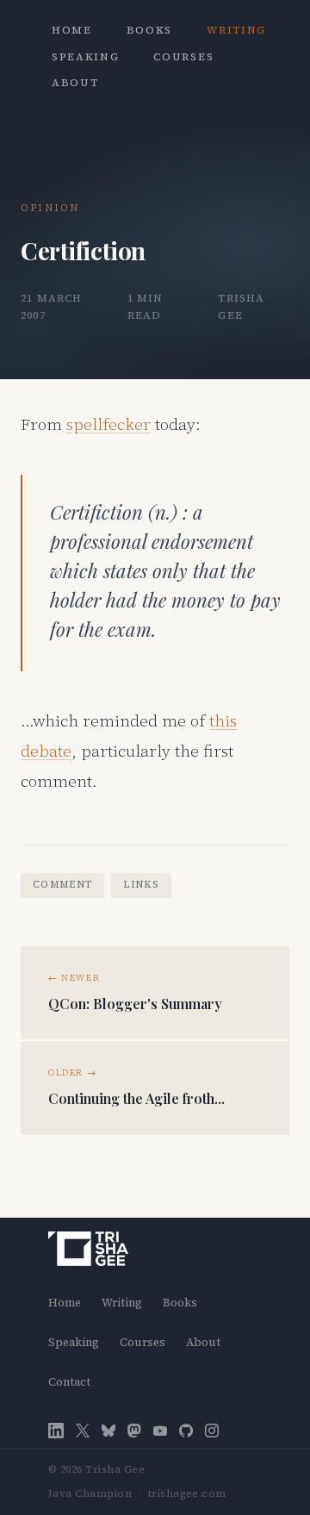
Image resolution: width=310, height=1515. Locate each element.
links (141, 884)
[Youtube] (160, 1431)
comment (62, 884)
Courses (183, 57)
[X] (83, 1431)
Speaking (85, 57)
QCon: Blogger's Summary (135, 1003)
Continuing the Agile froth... (136, 1098)
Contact (69, 1382)
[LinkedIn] (56, 1430)
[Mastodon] (134, 1431)
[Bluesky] (108, 1431)
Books (149, 30)
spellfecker (108, 424)
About (75, 83)
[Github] (186, 1431)
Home (72, 30)
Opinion (50, 208)
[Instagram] (212, 1431)
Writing (236, 30)
